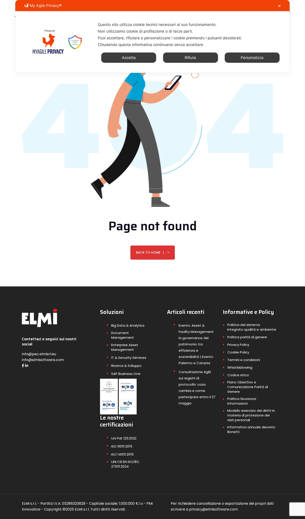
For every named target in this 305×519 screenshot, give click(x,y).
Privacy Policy (238, 344)
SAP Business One (125, 373)
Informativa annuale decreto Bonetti (251, 429)
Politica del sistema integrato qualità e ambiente (251, 327)
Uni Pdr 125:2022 (123, 438)
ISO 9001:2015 (121, 446)
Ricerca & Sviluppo (126, 365)
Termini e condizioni (243, 359)
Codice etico (238, 375)
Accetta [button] (129, 57)
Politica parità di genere (247, 337)
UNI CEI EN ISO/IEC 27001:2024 (125, 464)
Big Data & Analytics (127, 325)
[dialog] (152, 36)
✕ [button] (279, 6)
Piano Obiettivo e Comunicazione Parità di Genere (247, 387)
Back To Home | (150, 252)
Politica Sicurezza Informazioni (241, 401)
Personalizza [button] (252, 57)
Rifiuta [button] (190, 57)
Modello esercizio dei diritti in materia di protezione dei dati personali (251, 415)
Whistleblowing (239, 367)
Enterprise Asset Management (124, 347)
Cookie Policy (238, 352)
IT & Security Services (128, 357)
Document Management (122, 335)
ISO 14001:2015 (122, 454)
